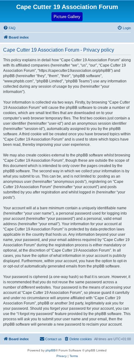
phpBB (50, 350)
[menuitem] (124, 28)
